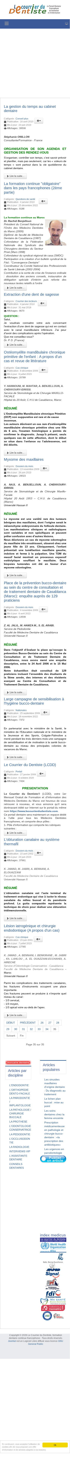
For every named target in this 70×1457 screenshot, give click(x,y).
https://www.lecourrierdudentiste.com (34, 811)
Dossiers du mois (24, 466)
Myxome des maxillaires (24, 459)
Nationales (21, 710)
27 (49, 1022)
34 (46, 1029)
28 (57, 1022)
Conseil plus (22, 118)
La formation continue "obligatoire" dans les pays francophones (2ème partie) (33, 188)
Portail (19, 771)
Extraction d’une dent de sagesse (31, 294)
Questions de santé (25, 199)
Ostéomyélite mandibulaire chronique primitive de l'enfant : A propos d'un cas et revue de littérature (34, 356)
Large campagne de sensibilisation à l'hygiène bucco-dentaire (34, 701)
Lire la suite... (16, 176)
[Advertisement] (35, 63)
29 (7, 1029)
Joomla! (12, 1341)
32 (31, 1029)
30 (15, 1029)
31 (23, 1029)
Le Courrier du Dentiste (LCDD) (30, 765)
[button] (38, 120)
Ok (55, 1445)
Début (10, 1022)
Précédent (28, 1022)
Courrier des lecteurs (26, 301)
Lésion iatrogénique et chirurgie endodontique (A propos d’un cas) (32, 928)
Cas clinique (22, 368)
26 (42, 1022)
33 (39, 1029)
